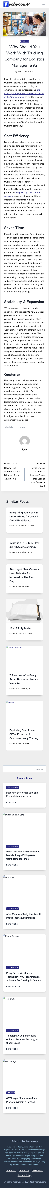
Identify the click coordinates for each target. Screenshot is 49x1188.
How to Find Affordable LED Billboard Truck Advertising (12, 471)
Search (39, 769)
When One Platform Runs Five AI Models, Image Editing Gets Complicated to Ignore (23, 855)
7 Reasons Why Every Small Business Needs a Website (24, 679)
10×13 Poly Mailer (20, 628)
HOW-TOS (11, 1093)
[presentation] (24, 611)
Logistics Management (15, 427)
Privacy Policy (24, 1175)
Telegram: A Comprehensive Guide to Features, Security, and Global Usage (22, 1039)
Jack (19, 71)
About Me (11, 1170)
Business (24, 41)
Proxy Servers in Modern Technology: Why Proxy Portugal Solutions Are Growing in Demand (23, 977)
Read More (13, 802)
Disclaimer (37, 1170)
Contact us (24, 1170)
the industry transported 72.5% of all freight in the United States (24, 93)
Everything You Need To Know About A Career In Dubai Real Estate (24, 516)
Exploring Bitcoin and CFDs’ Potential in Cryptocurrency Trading (23, 734)
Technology (12, 787)
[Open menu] (43, 4)
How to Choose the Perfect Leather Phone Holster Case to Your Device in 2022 (37, 474)
